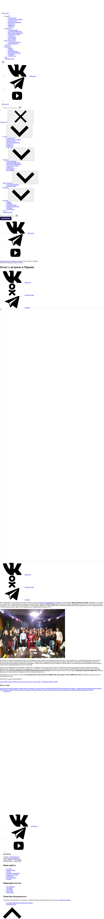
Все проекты (12, 39)
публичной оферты (65, 900)
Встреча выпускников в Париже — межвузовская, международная (76, 688)
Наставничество (13, 30)
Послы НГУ (11, 23)
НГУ (6, 57)
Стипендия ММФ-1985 (15, 31)
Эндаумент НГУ (9, 59)
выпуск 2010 (20, 681)
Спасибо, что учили (14, 34)
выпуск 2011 (28, 681)
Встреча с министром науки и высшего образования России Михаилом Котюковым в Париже (65, 690)
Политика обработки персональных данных (19, 903)
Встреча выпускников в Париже (27, 690)
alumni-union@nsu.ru (13, 858)
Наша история (12, 21)
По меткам (9, 889)
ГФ (42, 681)
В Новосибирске (13, 51)
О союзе (8, 869)
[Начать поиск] (20, 107)
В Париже (11, 54)
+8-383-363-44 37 (14, 857)
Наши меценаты (13, 43)
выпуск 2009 (12, 681)
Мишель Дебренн (48, 681)
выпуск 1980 (4, 681)
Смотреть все (12, 56)
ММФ (56, 681)
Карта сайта (10, 892)
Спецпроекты (12, 37)
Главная (2, 261)
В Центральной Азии (14, 53)
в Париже (19, 261)
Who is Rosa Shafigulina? (15, 33)
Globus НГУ (9, 876)
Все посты (9, 891)
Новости (7, 45)
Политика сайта (11, 904)
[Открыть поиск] (3, 62)
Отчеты (8, 872)
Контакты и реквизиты (14, 22)
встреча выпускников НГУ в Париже (50, 602)
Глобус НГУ (11, 36)
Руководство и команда (15, 19)
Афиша (10, 48)
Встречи (13, 261)
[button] (9, 16)
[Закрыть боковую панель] (20, 116)
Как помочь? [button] (5, 218)
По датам (9, 888)
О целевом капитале (14, 42)
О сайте (8, 879)
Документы (11, 25)
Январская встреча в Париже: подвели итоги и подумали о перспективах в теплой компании (28, 688)
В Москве (11, 50)
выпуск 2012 (36, 681)
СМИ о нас (11, 26)
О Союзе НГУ (12, 18)
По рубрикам (10, 886)
